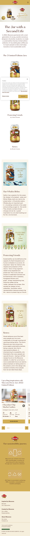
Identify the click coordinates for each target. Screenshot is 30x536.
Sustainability (5, 513)
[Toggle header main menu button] (28, 2)
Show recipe (14, 421)
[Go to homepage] (15, 2)
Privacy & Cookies (6, 526)
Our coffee (5, 511)
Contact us (5, 520)
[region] (15, 88)
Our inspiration (6, 505)
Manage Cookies (6, 529)
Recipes (4, 503)
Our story (4, 519)
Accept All (23, 96)
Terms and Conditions (7, 525)
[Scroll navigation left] (3, 428)
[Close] (27, 79)
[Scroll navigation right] (26, 428)
